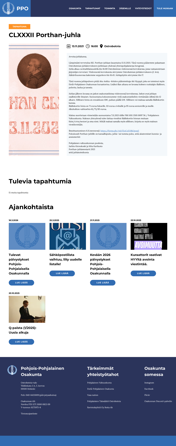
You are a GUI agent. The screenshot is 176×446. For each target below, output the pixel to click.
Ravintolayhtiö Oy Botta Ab (100, 407)
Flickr (147, 395)
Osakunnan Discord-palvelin (158, 401)
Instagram (149, 382)
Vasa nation (92, 395)
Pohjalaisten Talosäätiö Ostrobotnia (104, 401)
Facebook (148, 389)
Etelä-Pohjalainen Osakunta (100, 389)
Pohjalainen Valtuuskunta (99, 382)
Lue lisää (21, 282)
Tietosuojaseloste (29, 413)
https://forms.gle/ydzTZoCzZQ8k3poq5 (119, 130)
